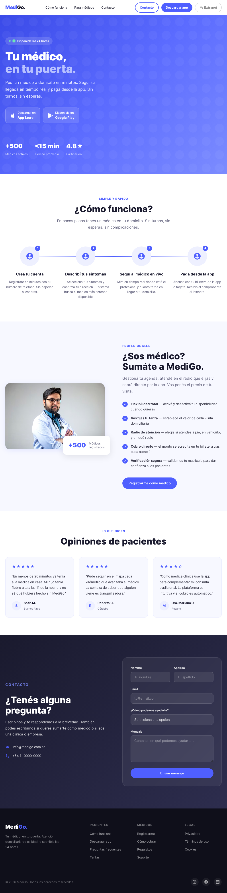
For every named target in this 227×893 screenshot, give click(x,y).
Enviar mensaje (172, 773)
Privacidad (192, 833)
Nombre (136, 668)
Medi (15, 7)
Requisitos (144, 849)
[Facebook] (206, 882)
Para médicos (84, 7)
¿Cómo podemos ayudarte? (150, 710)
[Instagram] (195, 882)
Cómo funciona (56, 7)
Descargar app (177, 7)
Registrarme (146, 833)
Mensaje (136, 731)
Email (134, 689)
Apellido (179, 668)
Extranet (210, 7)
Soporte (143, 857)
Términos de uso (197, 841)
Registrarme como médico (150, 483)
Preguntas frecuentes (105, 849)
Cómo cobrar (146, 841)
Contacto (108, 7)
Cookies (190, 849)
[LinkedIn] (218, 882)
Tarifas (95, 857)
